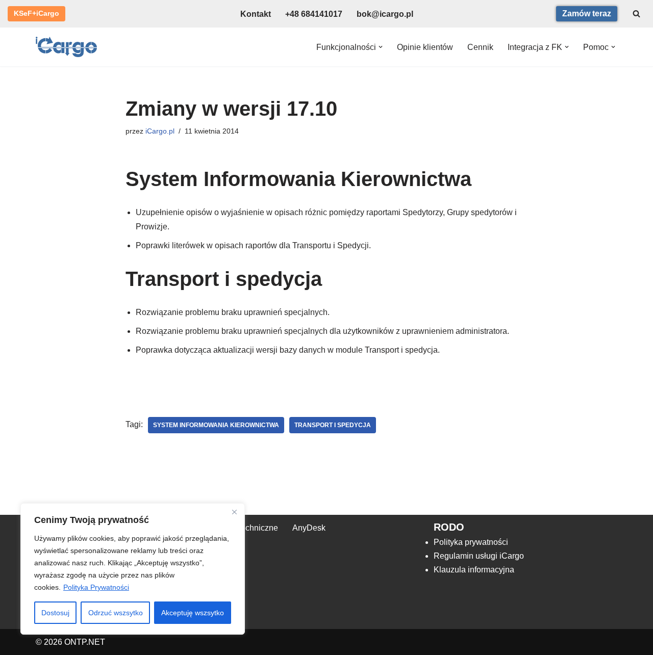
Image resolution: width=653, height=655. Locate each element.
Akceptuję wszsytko (192, 613)
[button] (381, 47)
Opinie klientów (425, 47)
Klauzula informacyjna (474, 569)
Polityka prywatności (471, 542)
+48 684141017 (313, 14)
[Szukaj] (636, 13)
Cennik (480, 47)
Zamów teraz (586, 13)
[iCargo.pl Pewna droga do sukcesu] (66, 47)
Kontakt (255, 14)
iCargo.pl (159, 131)
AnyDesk (308, 527)
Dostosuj (55, 613)
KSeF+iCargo (36, 13)
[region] (132, 569)
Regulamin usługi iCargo (479, 556)
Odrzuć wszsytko (115, 613)
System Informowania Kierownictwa (216, 425)
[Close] (234, 512)
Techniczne (257, 527)
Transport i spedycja (332, 425)
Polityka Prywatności (96, 587)
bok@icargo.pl (385, 14)
